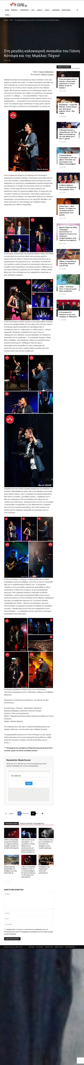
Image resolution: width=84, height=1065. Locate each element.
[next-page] (8, 881)
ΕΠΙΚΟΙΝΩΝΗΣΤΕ (70, 947)
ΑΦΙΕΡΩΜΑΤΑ (56, 10)
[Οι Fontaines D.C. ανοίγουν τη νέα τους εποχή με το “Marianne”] (68, 308)
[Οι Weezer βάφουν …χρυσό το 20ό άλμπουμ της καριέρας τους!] (68, 181)
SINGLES (39, 10)
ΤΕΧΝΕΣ (7, 15)
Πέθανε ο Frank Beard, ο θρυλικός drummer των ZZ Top (67, 263)
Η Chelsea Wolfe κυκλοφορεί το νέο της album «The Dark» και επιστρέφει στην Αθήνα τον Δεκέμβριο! (68, 160)
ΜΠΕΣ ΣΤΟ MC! (59, 947)
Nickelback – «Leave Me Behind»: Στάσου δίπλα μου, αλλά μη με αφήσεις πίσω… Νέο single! (68, 109)
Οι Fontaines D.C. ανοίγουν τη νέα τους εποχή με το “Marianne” (68, 314)
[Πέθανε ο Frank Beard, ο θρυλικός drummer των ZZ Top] (68, 257)
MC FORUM (39, 947)
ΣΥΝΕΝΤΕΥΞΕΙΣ (24, 10)
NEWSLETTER (49, 947)
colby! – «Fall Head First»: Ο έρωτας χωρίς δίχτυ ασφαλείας (68, 289)
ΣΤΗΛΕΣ (47, 10)
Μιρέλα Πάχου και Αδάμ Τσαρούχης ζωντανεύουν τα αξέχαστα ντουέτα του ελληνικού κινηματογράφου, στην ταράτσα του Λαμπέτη (68, 234)
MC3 (11, 20)
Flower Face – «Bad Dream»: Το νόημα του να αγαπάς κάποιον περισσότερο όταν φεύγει (67, 210)
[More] (42, 813)
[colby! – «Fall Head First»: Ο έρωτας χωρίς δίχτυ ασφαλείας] (68, 282)
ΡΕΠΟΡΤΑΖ (14, 10)
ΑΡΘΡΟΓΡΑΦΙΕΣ (66, 10)
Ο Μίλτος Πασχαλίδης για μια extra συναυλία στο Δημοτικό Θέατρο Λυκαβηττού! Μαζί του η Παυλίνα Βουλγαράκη (11, 844)
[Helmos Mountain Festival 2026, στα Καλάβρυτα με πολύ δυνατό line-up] (11, 860)
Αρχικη (7, 10)
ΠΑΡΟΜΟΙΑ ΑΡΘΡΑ (11, 823)
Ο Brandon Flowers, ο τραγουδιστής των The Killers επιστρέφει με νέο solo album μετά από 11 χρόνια (68, 134)
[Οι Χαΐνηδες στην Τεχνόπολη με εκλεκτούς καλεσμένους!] (46, 860)
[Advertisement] (56, 5)
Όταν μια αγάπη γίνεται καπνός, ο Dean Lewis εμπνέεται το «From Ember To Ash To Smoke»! (68, 83)
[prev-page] (5, 881)
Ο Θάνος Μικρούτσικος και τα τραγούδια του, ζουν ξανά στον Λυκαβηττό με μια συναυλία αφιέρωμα (46, 844)
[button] (77, 10)
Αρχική (6, 20)
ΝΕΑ (32, 10)
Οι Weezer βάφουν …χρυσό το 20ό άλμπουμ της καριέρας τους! (67, 187)
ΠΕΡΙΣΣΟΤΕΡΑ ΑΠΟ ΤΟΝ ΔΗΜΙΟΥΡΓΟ (32, 823)
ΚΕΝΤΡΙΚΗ (32, 947)
